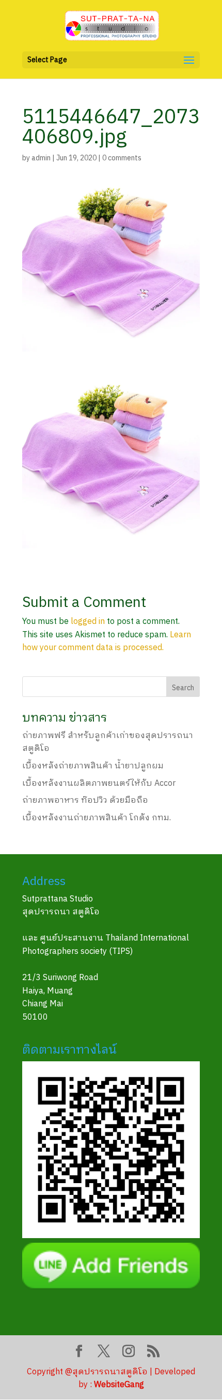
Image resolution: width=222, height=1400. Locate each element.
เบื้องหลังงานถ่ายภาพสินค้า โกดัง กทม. (96, 818)
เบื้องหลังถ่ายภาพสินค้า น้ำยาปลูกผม (93, 766)
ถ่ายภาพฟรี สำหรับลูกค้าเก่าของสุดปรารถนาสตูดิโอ (107, 742)
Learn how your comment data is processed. (106, 641)
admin (41, 158)
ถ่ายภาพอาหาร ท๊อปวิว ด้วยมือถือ (85, 800)
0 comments (121, 158)
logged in (88, 622)
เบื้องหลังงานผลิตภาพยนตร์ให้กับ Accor (99, 783)
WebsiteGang (119, 1385)
